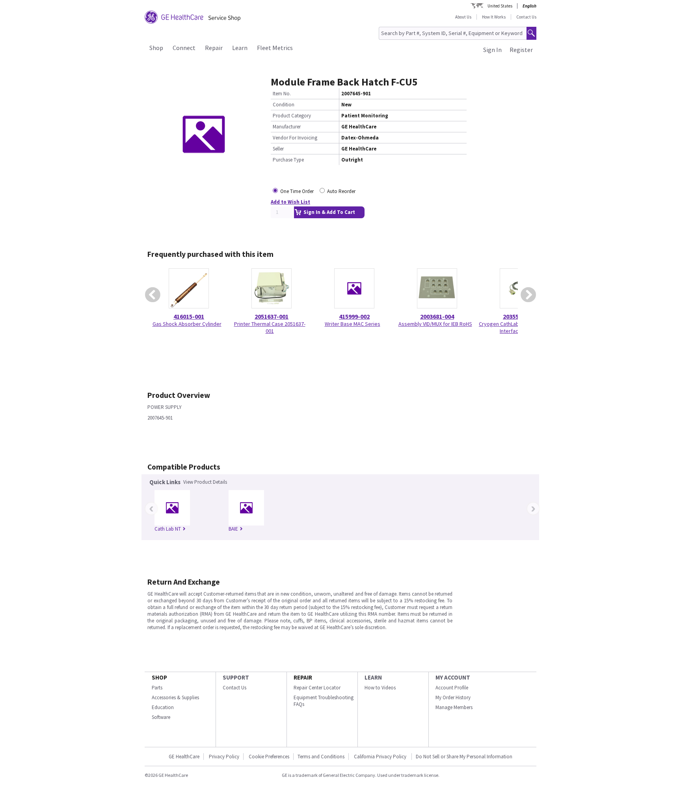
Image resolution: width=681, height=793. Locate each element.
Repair (214, 48)
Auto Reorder (341, 191)
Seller (278, 148)
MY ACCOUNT (452, 677)
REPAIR (303, 677)
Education (163, 707)
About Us (463, 17)
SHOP (159, 677)
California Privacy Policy (380, 756)
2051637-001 (271, 316)
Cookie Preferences (269, 756)
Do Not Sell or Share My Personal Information (464, 756)
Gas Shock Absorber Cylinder (187, 323)
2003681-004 (437, 316)
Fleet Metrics (275, 48)
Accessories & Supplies (175, 697)
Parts (157, 687)
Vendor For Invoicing (295, 137)
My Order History (453, 697)
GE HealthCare (184, 756)
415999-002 (354, 316)
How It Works (494, 17)
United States (499, 6)
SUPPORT (236, 677)
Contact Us (526, 17)
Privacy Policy (224, 756)
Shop (156, 48)
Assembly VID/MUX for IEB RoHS (435, 323)
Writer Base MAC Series (352, 323)
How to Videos (380, 687)
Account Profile (451, 687)
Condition (283, 104)
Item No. (282, 93)
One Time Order (297, 191)
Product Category (292, 115)
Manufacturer (287, 126)
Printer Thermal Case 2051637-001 (269, 327)
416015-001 (188, 316)
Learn (239, 48)
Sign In (492, 50)
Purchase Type (288, 159)
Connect (184, 48)
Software (161, 717)
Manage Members (454, 707)
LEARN (373, 677)
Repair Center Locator (317, 687)
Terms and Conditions (321, 756)
